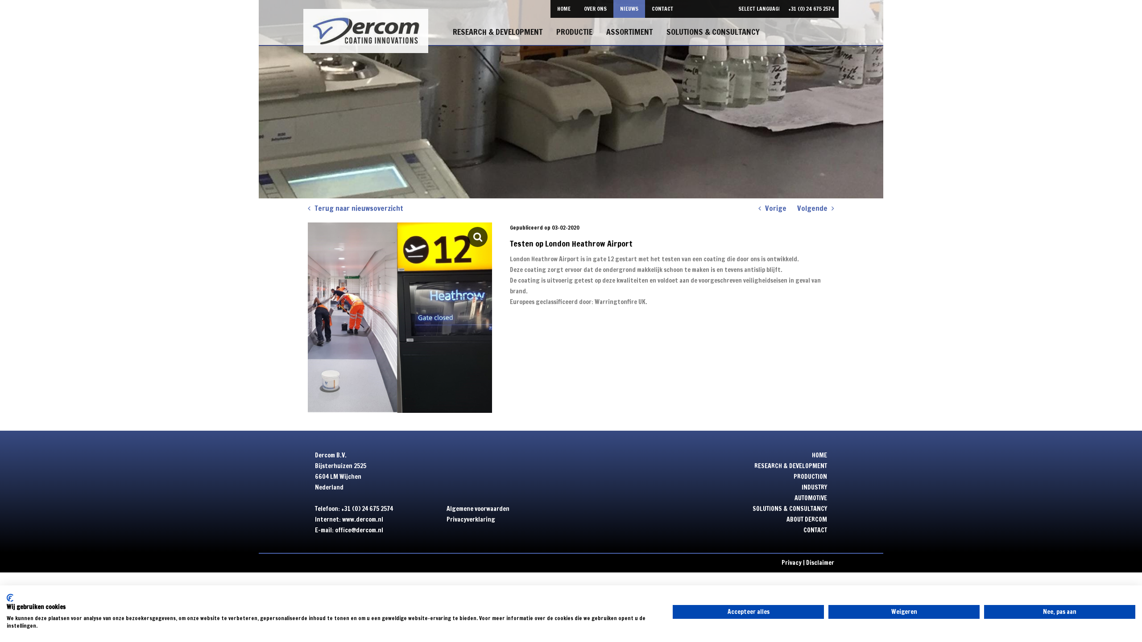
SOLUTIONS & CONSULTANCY (790, 508)
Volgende (813, 208)
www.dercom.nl (362, 519)
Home (564, 8)
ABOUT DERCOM (806, 519)
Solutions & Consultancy (713, 31)
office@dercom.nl (359, 530)
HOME (819, 455)
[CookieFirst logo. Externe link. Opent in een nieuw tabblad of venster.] (10, 598)
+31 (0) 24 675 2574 (811, 8)
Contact (662, 8)
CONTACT (815, 530)
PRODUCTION (810, 476)
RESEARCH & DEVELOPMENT (790, 465)
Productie (574, 31)
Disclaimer (820, 562)
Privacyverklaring (471, 519)
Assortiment (629, 31)
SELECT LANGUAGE (759, 8)
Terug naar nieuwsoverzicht (358, 208)
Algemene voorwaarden (478, 508)
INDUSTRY (814, 487)
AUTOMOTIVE (810, 498)
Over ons (595, 8)
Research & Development (497, 31)
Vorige (774, 208)
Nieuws (629, 8)
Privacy (792, 562)
